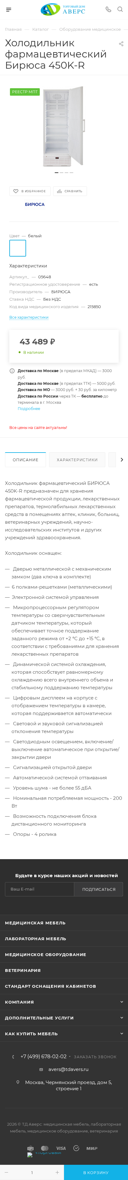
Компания (19, 1002)
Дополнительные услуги (39, 1017)
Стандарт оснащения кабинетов (50, 986)
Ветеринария (23, 970)
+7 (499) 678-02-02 (43, 1056)
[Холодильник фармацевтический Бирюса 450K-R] (64, 126)
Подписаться (99, 889)
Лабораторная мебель (35, 938)
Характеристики (77, 460)
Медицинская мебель (35, 922)
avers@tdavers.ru (68, 1069)
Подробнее (29, 408)
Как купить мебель (31, 1033)
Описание (25, 460)
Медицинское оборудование (45, 954)
